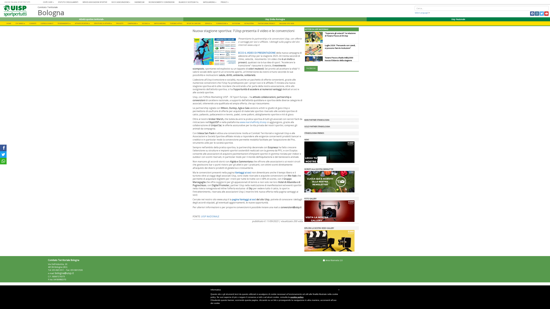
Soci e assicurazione (120, 2)
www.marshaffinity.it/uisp (253, 122)
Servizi (207, 23)
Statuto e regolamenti (68, 2)
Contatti (32, 23)
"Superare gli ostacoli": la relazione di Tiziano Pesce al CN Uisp (340, 34)
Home (8, 23)
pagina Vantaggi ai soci (244, 199)
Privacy (224, 2)
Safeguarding (160, 23)
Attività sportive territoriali (91, 19)
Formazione (221, 23)
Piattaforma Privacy (266, 23)
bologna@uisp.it (64, 273)
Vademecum (139, 2)
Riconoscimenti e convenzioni (161, 2)
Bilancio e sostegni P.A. (189, 2)
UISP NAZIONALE (210, 216)
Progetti (119, 23)
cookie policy (297, 297)
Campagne (132, 23)
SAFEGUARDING (209, 2)
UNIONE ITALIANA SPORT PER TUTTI (17, 2)
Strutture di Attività (102, 23)
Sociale (145, 23)
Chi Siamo (19, 23)
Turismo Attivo (176, 23)
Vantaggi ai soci (243, 172)
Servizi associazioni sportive (94, 2)
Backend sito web (286, 23)
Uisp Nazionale (458, 19)
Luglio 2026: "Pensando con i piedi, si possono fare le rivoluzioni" (340, 46)
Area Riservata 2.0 (333, 260)
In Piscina (236, 23)
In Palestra (249, 23)
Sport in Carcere (194, 23)
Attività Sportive (81, 23)
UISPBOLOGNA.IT (47, 23)
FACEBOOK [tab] (311, 68)
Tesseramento (63, 23)
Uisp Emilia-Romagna (275, 19)
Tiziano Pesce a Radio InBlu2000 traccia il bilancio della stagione (339, 59)
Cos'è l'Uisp (47, 2)
